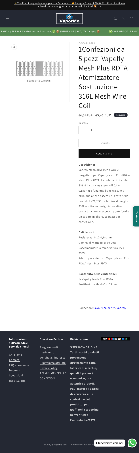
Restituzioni (17, 381)
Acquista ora (104, 153)
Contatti (14, 360)
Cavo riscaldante (104, 308)
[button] (8, 19)
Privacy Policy (48, 368)
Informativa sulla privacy (83, 444)
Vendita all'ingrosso (53, 357)
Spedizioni (16, 375)
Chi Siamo (15, 355)
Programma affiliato (53, 363)
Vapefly (121, 308)
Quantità (83, 122)
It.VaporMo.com (59, 444)
